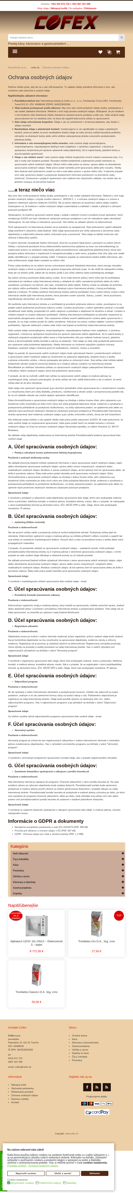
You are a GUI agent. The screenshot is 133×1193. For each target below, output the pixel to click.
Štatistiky (71, 1183)
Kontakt (15, 1102)
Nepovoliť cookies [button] (26, 1173)
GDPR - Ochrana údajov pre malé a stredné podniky (41, 834)
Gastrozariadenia (81, 1046)
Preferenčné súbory (50, 1183)
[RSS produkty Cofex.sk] (97, 1087)
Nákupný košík (59, 8)
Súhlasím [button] (95, 1173)
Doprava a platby (20, 1099)
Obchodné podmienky (22, 1088)
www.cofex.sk (71, 1134)
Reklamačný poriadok (22, 1091)
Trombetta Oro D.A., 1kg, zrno (96, 941)
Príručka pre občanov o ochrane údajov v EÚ (38, 830)
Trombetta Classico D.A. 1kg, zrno (36, 992)
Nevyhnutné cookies (22, 1183)
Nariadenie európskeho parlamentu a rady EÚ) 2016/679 (44, 827)
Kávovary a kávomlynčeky (85, 1042)
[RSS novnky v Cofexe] (107, 1087)
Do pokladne (75, 8)
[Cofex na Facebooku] (87, 1087)
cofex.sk (35, 67)
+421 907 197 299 (81, 4)
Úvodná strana (79, 1035)
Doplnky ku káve (80, 1053)
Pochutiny (77, 1060)
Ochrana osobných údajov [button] (43, 1165)
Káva (74, 1039)
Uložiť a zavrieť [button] (62, 1173)
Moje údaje (43, 8)
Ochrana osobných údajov (40, 77)
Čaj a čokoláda (79, 1056)
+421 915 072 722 (60, 4)
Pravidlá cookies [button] (16, 1165)
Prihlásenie (90, 8)
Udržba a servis (80, 1049)
